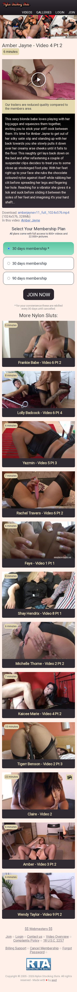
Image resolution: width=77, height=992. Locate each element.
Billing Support (15, 948)
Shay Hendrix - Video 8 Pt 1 (40, 613)
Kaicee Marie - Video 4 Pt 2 (39, 714)
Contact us (34, 937)
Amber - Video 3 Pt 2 (39, 864)
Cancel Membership (44, 948)
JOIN (71, 12)
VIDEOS (27, 12)
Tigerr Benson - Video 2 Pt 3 (39, 764)
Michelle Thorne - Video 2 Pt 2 (40, 663)
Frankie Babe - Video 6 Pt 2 (39, 362)
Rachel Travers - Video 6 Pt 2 (40, 513)
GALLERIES (44, 12)
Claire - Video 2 (40, 814)
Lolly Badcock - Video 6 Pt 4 (39, 413)
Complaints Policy (26, 940)
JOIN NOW (38, 295)
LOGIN (60, 12)
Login (19, 937)
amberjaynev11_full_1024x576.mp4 (43, 213)
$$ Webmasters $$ (38, 929)
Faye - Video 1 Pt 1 (40, 563)
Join (9, 937)
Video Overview (57, 937)
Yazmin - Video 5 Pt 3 (40, 463)
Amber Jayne (30, 220)
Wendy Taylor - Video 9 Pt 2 (40, 914)
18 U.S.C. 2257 (53, 940)
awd (54, 980)
